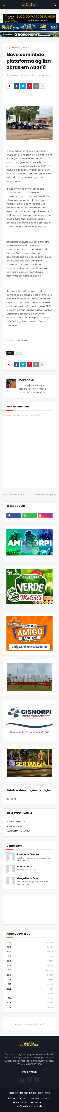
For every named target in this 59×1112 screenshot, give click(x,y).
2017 (29, 965)
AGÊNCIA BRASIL (14, 826)
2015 (29, 956)
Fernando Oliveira (28, 854)
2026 (29, 1007)
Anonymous (24, 866)
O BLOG (21, 1098)
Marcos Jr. (27, 380)
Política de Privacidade (29, 1106)
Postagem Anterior (15, 494)
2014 (29, 951)
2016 (29, 960)
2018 (29, 970)
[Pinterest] (29, 86)
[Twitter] (23, 86)
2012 (29, 942)
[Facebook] (16, 86)
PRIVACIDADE (20, 1102)
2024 (29, 998)
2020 (29, 979)
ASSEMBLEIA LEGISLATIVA (18, 830)
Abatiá (25, 47)
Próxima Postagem (44, 494)
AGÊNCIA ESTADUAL (16, 821)
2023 (29, 993)
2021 (29, 984)
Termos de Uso (37, 1102)
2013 (29, 946)
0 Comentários (43, 75)
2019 (29, 974)
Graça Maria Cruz (27, 878)
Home (11, 1098)
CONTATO (33, 1098)
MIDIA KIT (46, 1098)
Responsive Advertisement (29, 1024)
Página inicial (13, 47)
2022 (29, 988)
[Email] (36, 86)
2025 (29, 1002)
